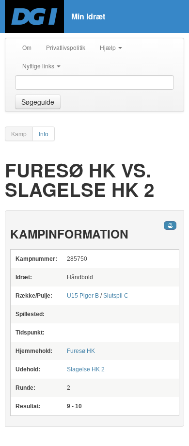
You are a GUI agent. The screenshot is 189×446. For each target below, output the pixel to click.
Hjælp (108, 47)
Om (27, 47)
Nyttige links (39, 66)
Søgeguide (37, 102)
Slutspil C (115, 295)
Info (43, 133)
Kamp (19, 133)
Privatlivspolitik (65, 47)
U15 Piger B (83, 295)
